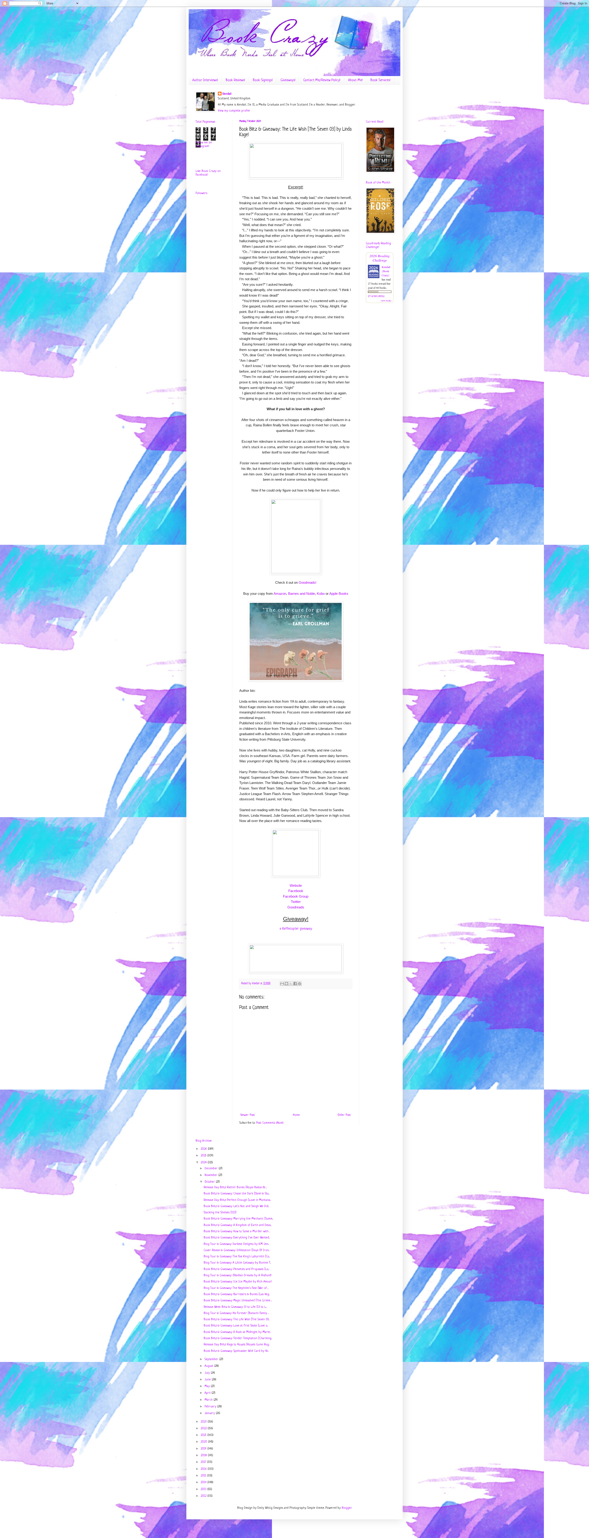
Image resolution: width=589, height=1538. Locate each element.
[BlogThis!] (286, 983)
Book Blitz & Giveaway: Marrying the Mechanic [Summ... (238, 1218)
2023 (204, 1421)
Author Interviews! (205, 80)
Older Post (344, 1115)
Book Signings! (263, 80)
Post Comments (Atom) (269, 1123)
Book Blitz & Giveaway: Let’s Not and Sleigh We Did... (236, 1206)
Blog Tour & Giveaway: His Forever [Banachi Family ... (236, 1313)
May (208, 1386)
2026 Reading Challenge (380, 257)
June (208, 1379)
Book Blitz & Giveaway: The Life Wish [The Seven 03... (236, 1319)
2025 (204, 1155)
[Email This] (282, 983)
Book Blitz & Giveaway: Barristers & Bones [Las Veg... (237, 1294)
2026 (204, 1149)
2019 (204, 1448)
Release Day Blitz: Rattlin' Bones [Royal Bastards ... (235, 1187)
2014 (204, 1482)
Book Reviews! (235, 80)
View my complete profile (234, 110)
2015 (204, 1475)
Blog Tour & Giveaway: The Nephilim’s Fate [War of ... (236, 1288)
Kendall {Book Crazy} (386, 271)
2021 (204, 1435)
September (212, 1359)
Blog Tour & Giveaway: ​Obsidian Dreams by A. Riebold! (237, 1275)
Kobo (321, 593)
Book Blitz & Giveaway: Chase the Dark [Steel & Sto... (236, 1193)
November (211, 1175)
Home (296, 1115)
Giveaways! (287, 80)
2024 (204, 1162)
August (209, 1366)
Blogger (347, 1508)
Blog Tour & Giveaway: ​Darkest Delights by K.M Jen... (236, 1244)
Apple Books (338, 593)
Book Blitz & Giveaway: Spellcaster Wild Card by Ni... (236, 1351)
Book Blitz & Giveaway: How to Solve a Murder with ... (237, 1231)
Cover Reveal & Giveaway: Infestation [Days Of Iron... (236, 1250)
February (211, 1406)
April (208, 1393)
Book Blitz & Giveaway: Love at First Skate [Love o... (236, 1325)
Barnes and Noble (301, 593)
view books (386, 300)
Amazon (280, 593)
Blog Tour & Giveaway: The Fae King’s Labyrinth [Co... (237, 1256)
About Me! (355, 80)
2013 (204, 1489)
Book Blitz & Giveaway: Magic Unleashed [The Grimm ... (238, 1300)
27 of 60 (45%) (376, 296)
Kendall (226, 94)
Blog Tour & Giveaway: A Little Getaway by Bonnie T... (237, 1262)
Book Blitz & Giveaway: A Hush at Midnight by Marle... (237, 1332)
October (210, 1182)
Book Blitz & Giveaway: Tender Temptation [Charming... (238, 1338)
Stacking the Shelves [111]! (220, 1212)
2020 (204, 1442)
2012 (204, 1496)
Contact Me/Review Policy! (321, 80)
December (212, 1168)
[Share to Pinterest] (299, 983)
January (210, 1413)
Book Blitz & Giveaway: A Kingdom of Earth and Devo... (237, 1225)
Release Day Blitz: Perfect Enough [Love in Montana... (237, 1200)
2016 (204, 1469)
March (209, 1400)
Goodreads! (307, 582)
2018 (204, 1455)
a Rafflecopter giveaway (296, 929)
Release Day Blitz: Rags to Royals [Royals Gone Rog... (236, 1344)
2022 (204, 1428)
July (208, 1373)
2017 (204, 1462)
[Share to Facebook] (295, 983)
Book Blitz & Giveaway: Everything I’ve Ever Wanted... (237, 1237)
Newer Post (247, 1115)
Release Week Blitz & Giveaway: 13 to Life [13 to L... (235, 1307)
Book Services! (380, 80)
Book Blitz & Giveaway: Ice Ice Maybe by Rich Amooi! (238, 1281)
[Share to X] (291, 983)
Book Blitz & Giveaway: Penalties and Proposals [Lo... (236, 1269)
